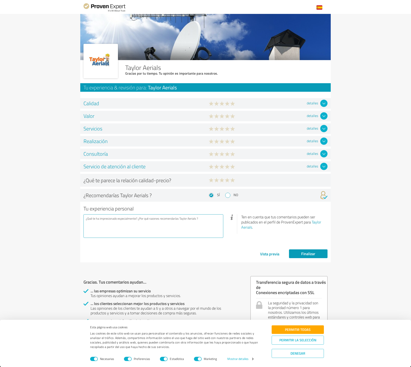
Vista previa (269, 254)
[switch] (128, 359)
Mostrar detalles (238, 359)
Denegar (297, 353)
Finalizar (308, 253)
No (236, 194)
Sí (218, 194)
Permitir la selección (297, 339)
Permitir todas (298, 329)
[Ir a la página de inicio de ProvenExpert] (104, 11)
